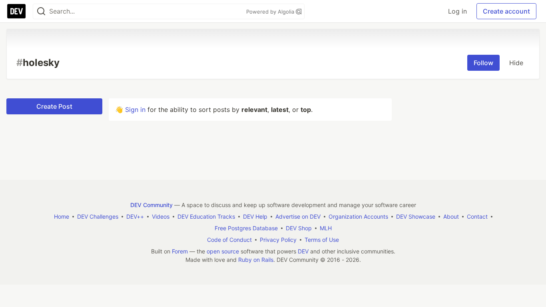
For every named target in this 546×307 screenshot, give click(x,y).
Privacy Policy (278, 239)
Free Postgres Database (246, 228)
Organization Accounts (358, 216)
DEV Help (255, 216)
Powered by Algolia (271, 11)
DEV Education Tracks (206, 216)
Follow (483, 63)
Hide (516, 63)
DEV (303, 251)
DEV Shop (299, 228)
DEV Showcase (415, 216)
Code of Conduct (229, 239)
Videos (160, 216)
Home (61, 216)
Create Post (54, 106)
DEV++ (135, 216)
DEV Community (151, 204)
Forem (180, 251)
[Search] (41, 11)
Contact (477, 216)
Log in (457, 11)
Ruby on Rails (255, 259)
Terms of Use (322, 239)
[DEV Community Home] (16, 11)
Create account (506, 11)
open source (223, 251)
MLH (326, 228)
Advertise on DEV (298, 216)
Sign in (135, 110)
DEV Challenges (97, 216)
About (451, 216)
